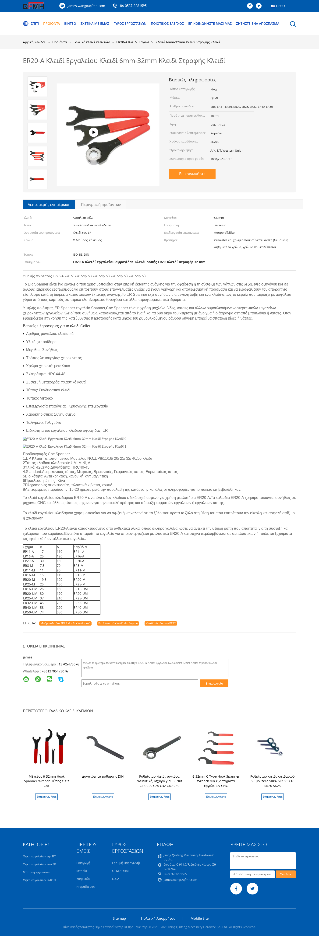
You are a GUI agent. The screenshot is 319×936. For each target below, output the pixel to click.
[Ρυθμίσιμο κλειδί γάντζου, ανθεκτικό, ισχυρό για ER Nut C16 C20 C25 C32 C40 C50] (160, 747)
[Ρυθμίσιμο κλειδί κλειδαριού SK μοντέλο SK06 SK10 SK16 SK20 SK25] (273, 747)
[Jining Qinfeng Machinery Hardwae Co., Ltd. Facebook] (251, 6)
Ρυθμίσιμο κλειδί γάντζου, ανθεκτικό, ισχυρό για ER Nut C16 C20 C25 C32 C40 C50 (159, 781)
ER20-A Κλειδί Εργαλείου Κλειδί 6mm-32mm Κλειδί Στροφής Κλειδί (168, 42)
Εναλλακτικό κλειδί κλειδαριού (118, 623)
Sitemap (119, 918)
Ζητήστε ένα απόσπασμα (257, 23)
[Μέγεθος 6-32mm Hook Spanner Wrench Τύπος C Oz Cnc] (47, 747)
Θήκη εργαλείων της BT (39, 856)
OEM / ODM (120, 871)
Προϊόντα (51, 23)
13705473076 (69, 664)
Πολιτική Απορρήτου (158, 918)
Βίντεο (70, 23)
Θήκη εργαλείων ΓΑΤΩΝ (39, 880)
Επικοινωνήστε (192, 173)
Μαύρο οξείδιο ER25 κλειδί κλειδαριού (65, 623)
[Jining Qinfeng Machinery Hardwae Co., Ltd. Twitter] (260, 6)
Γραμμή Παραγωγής (126, 863)
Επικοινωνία (214, 683)
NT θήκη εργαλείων (36, 872)
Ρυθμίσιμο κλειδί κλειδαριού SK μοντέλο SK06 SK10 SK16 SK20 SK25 (272, 781)
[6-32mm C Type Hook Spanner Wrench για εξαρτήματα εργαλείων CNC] (216, 747)
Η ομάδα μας (85, 886)
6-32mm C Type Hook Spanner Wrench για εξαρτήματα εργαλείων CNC (216, 781)
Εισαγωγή (83, 863)
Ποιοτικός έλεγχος (167, 23)
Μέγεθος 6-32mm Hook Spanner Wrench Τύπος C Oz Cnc (46, 781)
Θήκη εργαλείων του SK (39, 864)
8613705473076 (56, 671)
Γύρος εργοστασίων (129, 23)
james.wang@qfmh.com (86, 5)
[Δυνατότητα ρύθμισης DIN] (103, 747)
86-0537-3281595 (133, 6)
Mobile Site (200, 918)
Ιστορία (81, 871)
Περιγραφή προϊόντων (101, 204)
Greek (280, 5)
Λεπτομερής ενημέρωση (49, 204)
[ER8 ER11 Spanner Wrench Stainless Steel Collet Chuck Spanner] (108, 178)
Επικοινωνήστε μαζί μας (210, 23)
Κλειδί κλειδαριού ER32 (161, 623)
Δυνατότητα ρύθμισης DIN (103, 776)
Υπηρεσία (83, 879)
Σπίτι (35, 23)
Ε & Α (115, 879)
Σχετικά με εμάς (95, 23)
